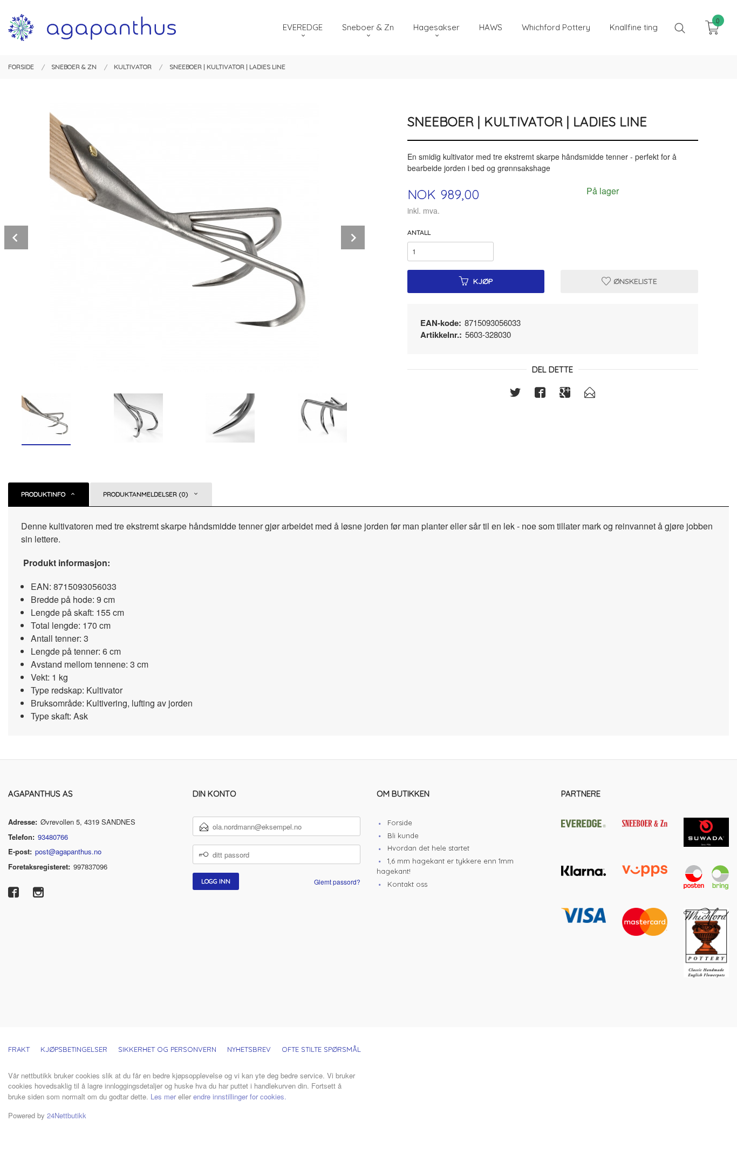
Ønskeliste (634, 281)
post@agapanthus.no (68, 851)
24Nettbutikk (66, 1115)
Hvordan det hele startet (428, 848)
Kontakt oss (407, 884)
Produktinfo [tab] (43, 494)
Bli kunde (403, 835)
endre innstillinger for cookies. (239, 1096)
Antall (419, 232)
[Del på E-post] (589, 394)
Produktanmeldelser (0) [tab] (145, 494)
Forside (399, 822)
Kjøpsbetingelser (73, 1049)
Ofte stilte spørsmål (321, 1049)
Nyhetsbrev (249, 1049)
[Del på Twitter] (515, 394)
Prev (16, 237)
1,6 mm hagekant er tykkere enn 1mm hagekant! (445, 866)
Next (353, 237)
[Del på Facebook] (540, 394)
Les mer (163, 1096)
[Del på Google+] (565, 394)
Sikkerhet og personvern (167, 1049)
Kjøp (483, 281)
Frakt (19, 1049)
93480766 (53, 837)
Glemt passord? (337, 881)
